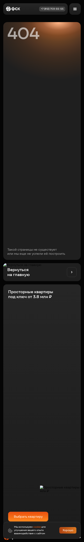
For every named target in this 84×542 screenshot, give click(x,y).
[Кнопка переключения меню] (75, 9)
